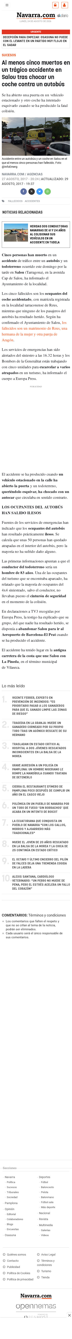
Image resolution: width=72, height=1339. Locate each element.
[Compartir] (23, 191)
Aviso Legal (48, 1254)
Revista (43, 1219)
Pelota (44, 1192)
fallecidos (15, 201)
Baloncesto (47, 1187)
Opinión (9, 1209)
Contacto (13, 1261)
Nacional (44, 1213)
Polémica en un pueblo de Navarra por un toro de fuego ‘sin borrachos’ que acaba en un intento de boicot (40, 807)
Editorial (11, 1214)
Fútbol (44, 1182)
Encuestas (13, 1229)
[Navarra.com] (36, 15)
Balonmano (47, 1197)
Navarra (10, 1177)
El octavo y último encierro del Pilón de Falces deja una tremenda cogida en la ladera (40, 863)
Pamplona (11, 1203)
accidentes (32, 201)
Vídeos (45, 1235)
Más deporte (48, 1207)
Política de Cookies (18, 1273)
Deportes (44, 1177)
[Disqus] (35, 997)
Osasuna (10, 1235)
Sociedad (12, 1197)
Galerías (45, 1230)
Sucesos (12, 1187)
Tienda (45, 1277)
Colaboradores (15, 1219)
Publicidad (13, 1267)
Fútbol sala (47, 1202)
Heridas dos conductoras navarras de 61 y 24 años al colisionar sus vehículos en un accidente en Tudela (49, 234)
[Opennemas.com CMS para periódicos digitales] (36, 1310)
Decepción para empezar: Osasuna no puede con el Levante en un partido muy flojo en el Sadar (35, 41)
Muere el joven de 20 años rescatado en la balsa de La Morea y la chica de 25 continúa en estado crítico (40, 846)
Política (11, 1182)
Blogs (10, 1224)
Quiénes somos (16, 1254)
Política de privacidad (20, 1279)
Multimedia (46, 1225)
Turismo (46, 1271)
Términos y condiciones (47, 915)
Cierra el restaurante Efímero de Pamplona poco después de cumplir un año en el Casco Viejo (41, 790)
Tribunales (13, 1192)
